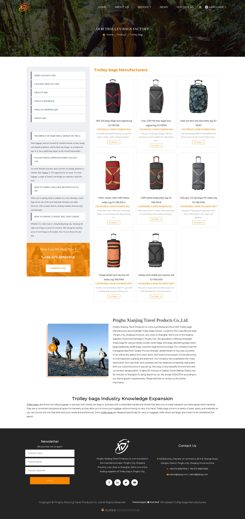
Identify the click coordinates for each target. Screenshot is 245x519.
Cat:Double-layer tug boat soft (198, 206)
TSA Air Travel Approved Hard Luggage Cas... (55, 159)
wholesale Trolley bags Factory (147, 331)
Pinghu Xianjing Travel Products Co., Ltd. (78, 502)
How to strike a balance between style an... (56, 189)
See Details (113, 142)
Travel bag (40, 118)
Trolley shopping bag (46, 110)
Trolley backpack (44, 101)
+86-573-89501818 (59, 257)
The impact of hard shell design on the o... (58, 136)
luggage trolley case (46, 84)
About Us (122, 7)
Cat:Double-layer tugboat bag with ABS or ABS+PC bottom (128, 206)
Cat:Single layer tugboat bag (114, 129)
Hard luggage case (45, 75)
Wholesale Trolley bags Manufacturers (183, 502)
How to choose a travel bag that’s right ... (58, 217)
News (164, 7)
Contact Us (185, 7)
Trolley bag (41, 92)
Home (102, 7)
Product (144, 7)
